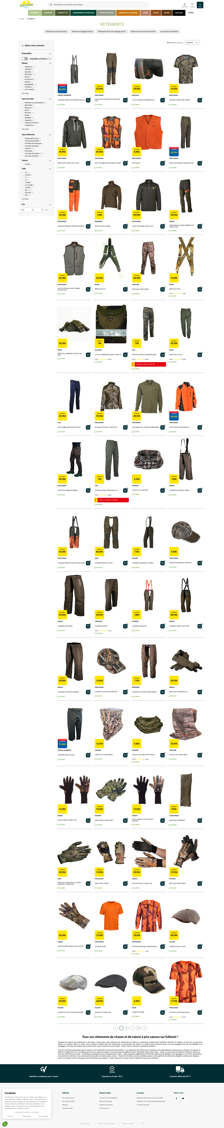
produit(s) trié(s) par (175, 43)
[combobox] (98, 4)
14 (138, 1028)
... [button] (132, 1028)
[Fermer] (50, 53)
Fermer (10, 1116)
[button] (115, 1028)
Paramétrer (27, 1116)
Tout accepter (43, 1116)
